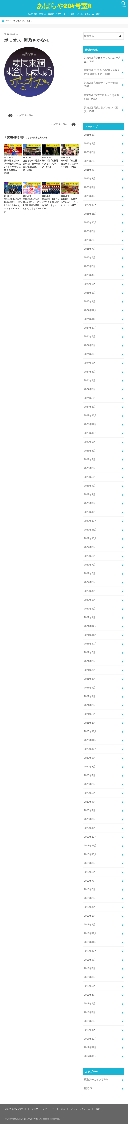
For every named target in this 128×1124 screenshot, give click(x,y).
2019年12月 (90, 836)
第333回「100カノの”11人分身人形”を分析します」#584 (102, 72)
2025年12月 (90, 205)
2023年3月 (90, 494)
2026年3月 (90, 178)
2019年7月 (90, 880)
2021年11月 (90, 635)
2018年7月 (90, 977)
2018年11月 (90, 942)
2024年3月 (90, 389)
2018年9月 (90, 959)
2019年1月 (90, 924)
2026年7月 (90, 143)
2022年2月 (90, 608)
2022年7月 (90, 564)
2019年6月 (90, 889)
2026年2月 (90, 187)
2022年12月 (90, 521)
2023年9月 (90, 442)
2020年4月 (90, 801)
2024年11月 (90, 319)
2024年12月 (90, 310)
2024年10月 (90, 327)
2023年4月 (90, 485)
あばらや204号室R (64, 5)
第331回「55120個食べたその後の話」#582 (102, 97)
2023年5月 (90, 477)
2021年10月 (90, 643)
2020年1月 (90, 828)
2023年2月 (90, 503)
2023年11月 (90, 424)
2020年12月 (90, 731)
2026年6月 (90, 152)
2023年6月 (90, 468)
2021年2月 (90, 714)
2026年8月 (90, 134)
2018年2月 (90, 1021)
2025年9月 (90, 231)
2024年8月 (90, 345)
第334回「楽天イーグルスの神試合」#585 (102, 59)
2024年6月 (90, 363)
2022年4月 (90, 591)
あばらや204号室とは (37, 14)
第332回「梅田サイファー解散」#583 (102, 84)
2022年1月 (90, 617)
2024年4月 (90, 380)
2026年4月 (90, 169)
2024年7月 (90, 354)
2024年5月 (90, 371)
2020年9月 (90, 757)
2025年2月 (90, 292)
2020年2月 (90, 819)
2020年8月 (90, 766)
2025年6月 (90, 257)
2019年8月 (90, 872)
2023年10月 (90, 433)
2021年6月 (90, 678)
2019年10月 (90, 854)
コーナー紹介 (69, 14)
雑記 (98, 14)
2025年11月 (90, 213)
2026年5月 (90, 161)
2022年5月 (90, 582)
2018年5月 (90, 994)
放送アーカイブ (54, 14)
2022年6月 (90, 573)
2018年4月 (90, 1003)
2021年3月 (90, 705)
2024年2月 (90, 398)
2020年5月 (90, 793)
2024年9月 (90, 336)
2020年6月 (90, 784)
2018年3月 (90, 1012)
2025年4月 (90, 275)
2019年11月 (90, 845)
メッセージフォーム (85, 14)
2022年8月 (90, 556)
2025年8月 (90, 240)
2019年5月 (90, 898)
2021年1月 (90, 722)
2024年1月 (90, 406)
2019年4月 (90, 907)
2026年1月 (90, 196)
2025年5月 (90, 266)
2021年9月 (90, 652)
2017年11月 (90, 1047)
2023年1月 (90, 512)
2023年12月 (90, 415)
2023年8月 (90, 450)
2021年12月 (90, 626)
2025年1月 (90, 301)
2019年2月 (90, 915)
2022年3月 (90, 600)
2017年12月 (90, 1038)
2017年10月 (90, 1056)
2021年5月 (90, 687)
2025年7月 (90, 248)
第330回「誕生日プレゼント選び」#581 (101, 109)
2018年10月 (90, 951)
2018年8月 (90, 968)
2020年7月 (90, 775)
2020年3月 (90, 810)
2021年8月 (90, 661)
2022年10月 (90, 538)
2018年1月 (90, 1030)
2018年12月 (90, 933)
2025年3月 (90, 284)
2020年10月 (90, 749)
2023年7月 (90, 459)
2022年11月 (90, 529)
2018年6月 (90, 986)
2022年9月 (90, 547)
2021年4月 (90, 696)
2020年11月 (90, 740)
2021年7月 (90, 670)
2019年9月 (90, 863)
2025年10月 (90, 222)
